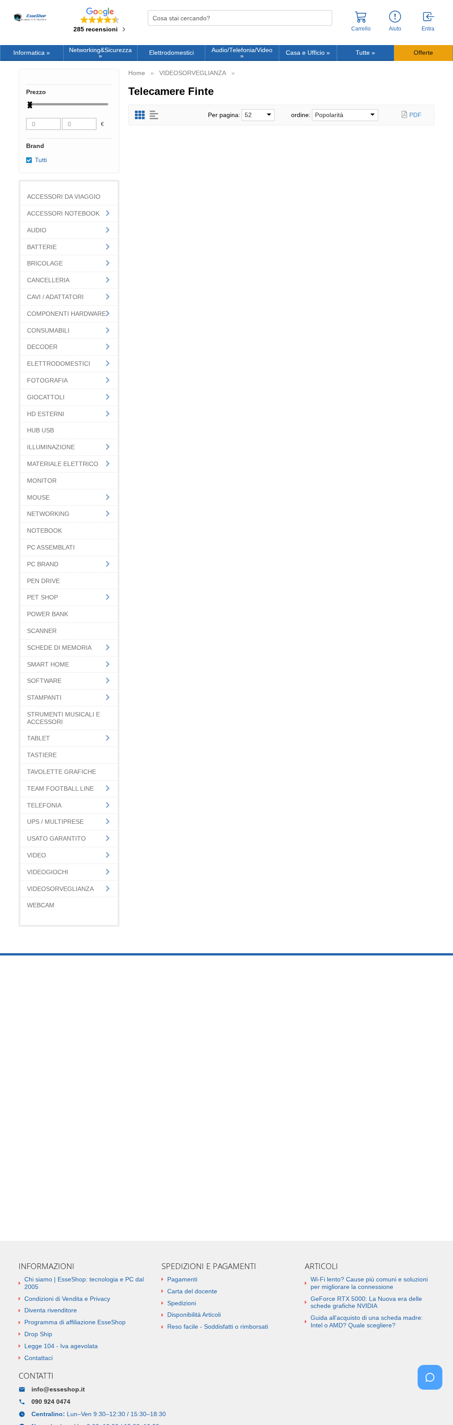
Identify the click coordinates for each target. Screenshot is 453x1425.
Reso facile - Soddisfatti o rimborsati (217, 1326)
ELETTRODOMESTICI (58, 363)
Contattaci (38, 1357)
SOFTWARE (44, 680)
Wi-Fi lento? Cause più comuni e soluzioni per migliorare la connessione (369, 1283)
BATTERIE (42, 246)
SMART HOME (48, 664)
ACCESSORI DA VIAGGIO (63, 196)
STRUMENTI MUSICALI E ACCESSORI (63, 718)
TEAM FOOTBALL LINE (60, 788)
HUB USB (40, 430)
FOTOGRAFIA (47, 380)
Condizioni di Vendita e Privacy (67, 1298)
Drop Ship (38, 1334)
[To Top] (433, 1404)
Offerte (423, 52)
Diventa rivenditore (50, 1310)
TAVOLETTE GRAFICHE (61, 771)
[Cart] (361, 21)
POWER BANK (47, 614)
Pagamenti (182, 1279)
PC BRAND (42, 564)
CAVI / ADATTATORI (55, 296)
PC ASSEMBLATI (51, 547)
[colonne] (140, 115)
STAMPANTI (44, 697)
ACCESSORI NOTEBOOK (63, 213)
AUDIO (36, 230)
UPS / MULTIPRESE (55, 821)
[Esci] (429, 17)
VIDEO (36, 855)
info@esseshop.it (58, 1389)
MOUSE (38, 497)
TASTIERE (42, 754)
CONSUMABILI (48, 330)
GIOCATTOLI (46, 397)
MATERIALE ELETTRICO (62, 463)
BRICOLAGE (45, 263)
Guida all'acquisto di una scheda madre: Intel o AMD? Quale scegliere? (367, 1321)
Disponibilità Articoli (194, 1314)
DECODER (42, 346)
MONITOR (42, 480)
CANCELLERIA (48, 280)
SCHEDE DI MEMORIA (59, 647)
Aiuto (395, 29)
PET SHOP (42, 597)
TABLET (38, 738)
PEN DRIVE (43, 580)
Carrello (361, 29)
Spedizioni (181, 1303)
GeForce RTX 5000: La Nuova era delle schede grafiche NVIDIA (366, 1302)
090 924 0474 (50, 1401)
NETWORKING (48, 513)
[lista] (154, 115)
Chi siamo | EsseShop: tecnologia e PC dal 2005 (84, 1283)
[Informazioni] (395, 17)
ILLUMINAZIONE (51, 447)
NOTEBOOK (44, 530)
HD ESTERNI (45, 413)
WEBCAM (40, 905)
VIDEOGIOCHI (47, 871)
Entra (428, 29)
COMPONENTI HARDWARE (66, 313)
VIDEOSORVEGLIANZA (60, 888)
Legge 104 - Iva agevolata (61, 1345)
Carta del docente (192, 1291)
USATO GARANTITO (56, 838)
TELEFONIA (44, 805)
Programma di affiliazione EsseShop (75, 1322)
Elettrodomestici (171, 52)
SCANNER (42, 630)
